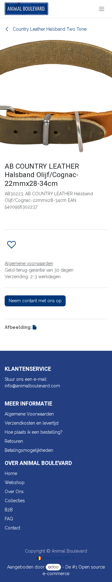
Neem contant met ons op (35, 300)
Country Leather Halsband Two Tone (49, 29)
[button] (11, 245)
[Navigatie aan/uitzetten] (101, 9)
